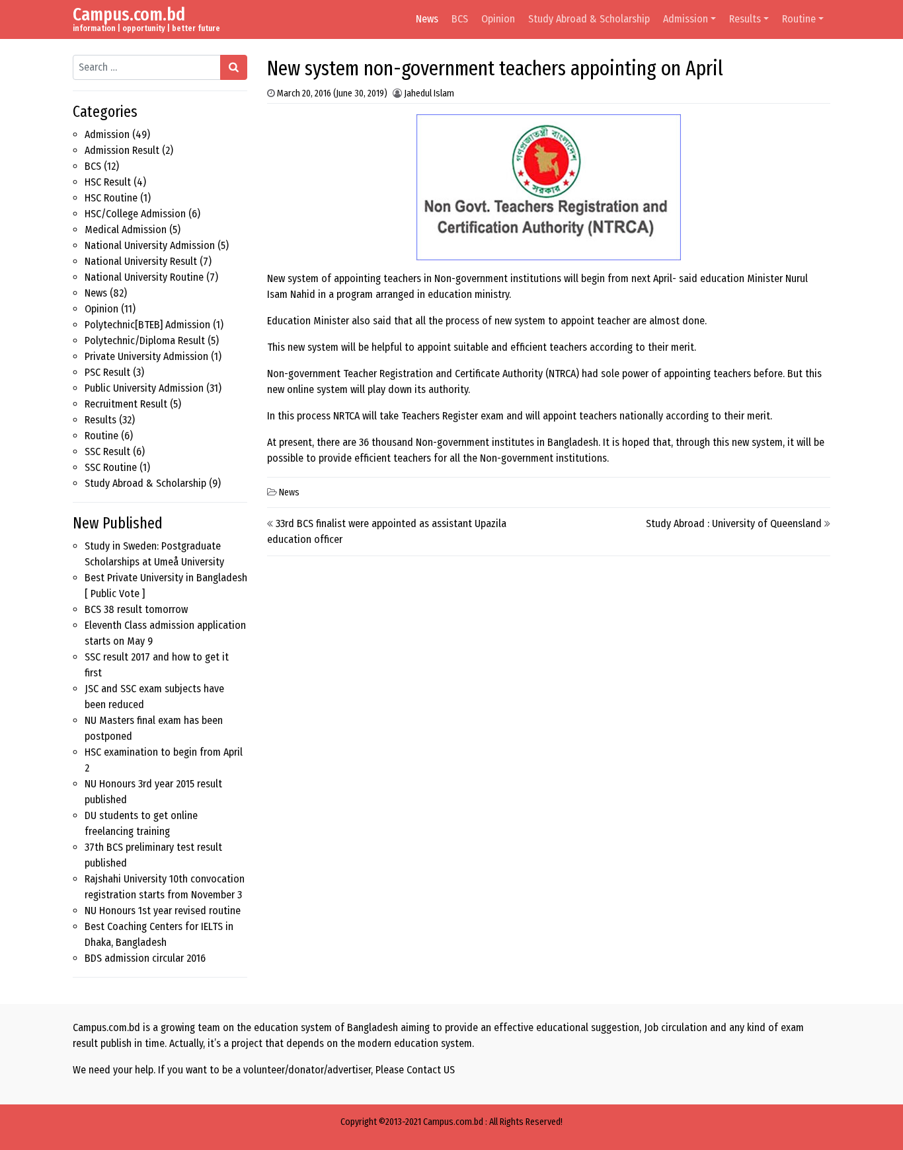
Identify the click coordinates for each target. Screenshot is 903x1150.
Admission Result (122, 150)
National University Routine (144, 277)
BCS (459, 19)
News (427, 19)
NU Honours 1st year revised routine (163, 910)
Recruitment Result (126, 404)
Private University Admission (146, 356)
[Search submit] (233, 67)
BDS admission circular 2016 (145, 958)
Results (745, 19)
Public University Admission (144, 388)
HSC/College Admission (135, 213)
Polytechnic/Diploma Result (145, 340)
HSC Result (108, 182)
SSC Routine (111, 467)
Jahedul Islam (429, 93)
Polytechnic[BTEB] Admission (147, 324)
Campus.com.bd (129, 14)
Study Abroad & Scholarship (589, 19)
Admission (685, 19)
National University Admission (150, 245)
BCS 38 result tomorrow (136, 609)
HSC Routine (111, 198)
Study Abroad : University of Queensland (734, 523)
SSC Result (107, 451)
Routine (799, 19)
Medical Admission (126, 229)
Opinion (498, 19)
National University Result (141, 261)
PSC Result (107, 372)
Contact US (431, 1069)
